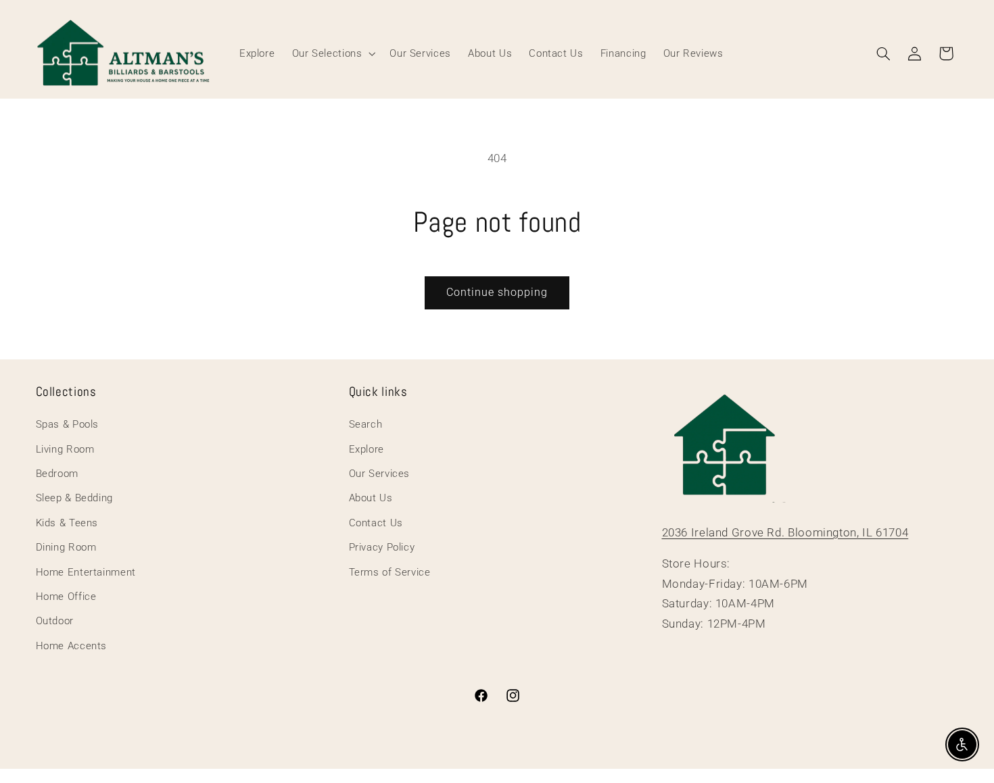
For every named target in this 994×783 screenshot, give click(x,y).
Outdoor (55, 621)
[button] (332, 53)
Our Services (379, 474)
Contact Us (376, 523)
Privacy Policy (382, 547)
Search (366, 424)
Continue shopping (497, 292)
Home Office (66, 596)
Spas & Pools (67, 424)
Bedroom (57, 474)
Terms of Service (390, 572)
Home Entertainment (86, 572)
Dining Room (66, 547)
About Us (371, 498)
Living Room (65, 449)
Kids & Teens (67, 523)
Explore (366, 449)
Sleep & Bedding (74, 498)
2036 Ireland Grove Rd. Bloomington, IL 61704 (785, 532)
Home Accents (72, 646)
